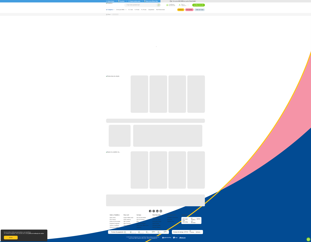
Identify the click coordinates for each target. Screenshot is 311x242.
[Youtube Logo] (161, 211)
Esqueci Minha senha (128, 217)
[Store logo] (113, 5)
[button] (142, 5)
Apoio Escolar (155, 223)
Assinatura (139, 227)
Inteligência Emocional (172, 217)
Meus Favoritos (127, 223)
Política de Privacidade (115, 221)
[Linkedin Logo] (157, 211)
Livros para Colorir (156, 221)
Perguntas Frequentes (114, 223)
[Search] (159, 5)
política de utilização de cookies (36, 233)
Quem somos (113, 217)
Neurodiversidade (156, 225)
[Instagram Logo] (154, 211)
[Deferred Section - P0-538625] (168, 170)
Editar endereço (127, 219)
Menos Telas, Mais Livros (142, 225)
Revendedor (189, 9)
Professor (181, 9)
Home (109, 14)
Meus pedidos (127, 225)
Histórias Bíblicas (156, 227)
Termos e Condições (114, 225)
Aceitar (11, 237)
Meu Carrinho (127, 221)
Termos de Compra (114, 227)
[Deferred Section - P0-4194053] (168, 94)
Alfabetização (155, 217)
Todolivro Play (170, 221)
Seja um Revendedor (141, 217)
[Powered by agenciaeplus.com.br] (166, 238)
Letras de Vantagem (141, 223)
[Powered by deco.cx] (182, 237)
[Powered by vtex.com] (175, 238)
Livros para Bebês (156, 219)
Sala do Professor (141, 219)
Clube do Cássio (200, 9)
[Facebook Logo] (150, 211)
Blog (138, 221)
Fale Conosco (113, 219)
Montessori (169, 219)
